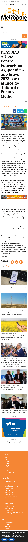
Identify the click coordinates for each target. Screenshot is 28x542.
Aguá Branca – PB (10, 481)
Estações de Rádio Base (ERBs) (9, 333)
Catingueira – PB (9, 490)
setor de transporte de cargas (10, 385)
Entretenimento (9, 472)
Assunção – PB (9, 485)
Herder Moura (9, 508)
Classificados (9, 522)
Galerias (7, 528)
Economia (7, 463)
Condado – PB (9, 492)
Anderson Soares (10, 506)
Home (6, 457)
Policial (7, 469)
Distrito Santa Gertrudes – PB (13, 496)
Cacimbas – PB (9, 488)
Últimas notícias (9, 530)
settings (22, 536)
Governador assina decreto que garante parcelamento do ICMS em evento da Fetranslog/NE (12, 389)
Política (7, 467)
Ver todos (7, 498)
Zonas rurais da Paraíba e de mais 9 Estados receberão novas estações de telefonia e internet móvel (14, 337)
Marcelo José (9, 510)
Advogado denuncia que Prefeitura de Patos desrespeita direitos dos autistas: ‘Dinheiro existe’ (14, 412)
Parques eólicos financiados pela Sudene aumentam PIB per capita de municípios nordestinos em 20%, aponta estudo (13, 312)
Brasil (6, 459)
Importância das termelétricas (10, 358)
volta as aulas (11, 267)
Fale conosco (9, 526)
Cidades (7, 465)
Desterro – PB (9, 494)
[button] (2, 27)
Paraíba (7, 461)
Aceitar (4, 539)
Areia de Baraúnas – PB (11, 483)
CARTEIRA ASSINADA (6, 286)
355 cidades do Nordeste (8, 309)
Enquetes (7, 524)
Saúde (6, 470)
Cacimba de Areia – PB (11, 486)
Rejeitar (11, 539)
